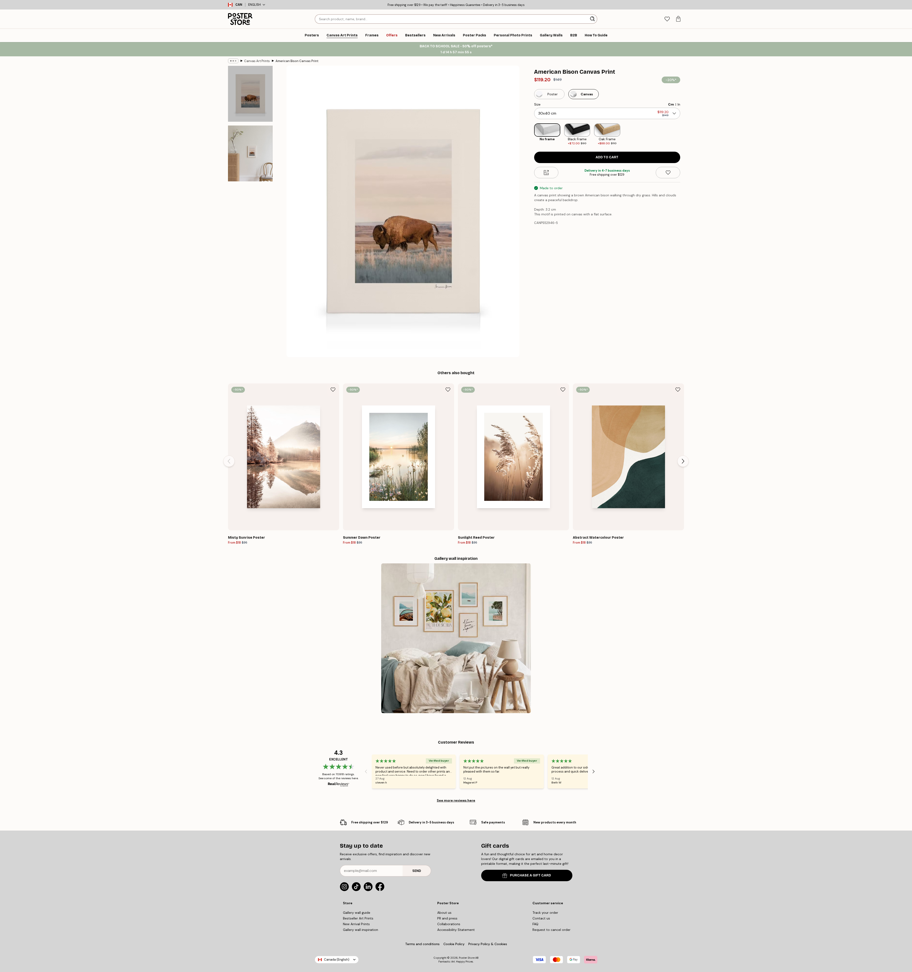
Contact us (541, 918)
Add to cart (607, 157)
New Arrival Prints (356, 924)
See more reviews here (456, 800)
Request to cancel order (551, 930)
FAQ (535, 924)
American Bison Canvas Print (297, 61)
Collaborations (448, 924)
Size (537, 104)
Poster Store (467, 957)
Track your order (545, 912)
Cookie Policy (454, 944)
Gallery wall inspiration (360, 930)
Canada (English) (336, 959)
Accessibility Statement (456, 930)
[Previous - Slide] (530, 134)
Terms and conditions (422, 944)
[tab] (667, 19)
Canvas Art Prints (257, 61)
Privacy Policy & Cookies (487, 944)
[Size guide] (546, 172)
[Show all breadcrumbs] (233, 60)
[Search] (593, 19)
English (254, 5)
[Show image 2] (250, 153)
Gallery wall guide (356, 912)
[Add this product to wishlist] (668, 172)
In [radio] (679, 104)
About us (444, 912)
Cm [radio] (671, 104)
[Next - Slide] (684, 134)
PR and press (447, 918)
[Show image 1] (250, 94)
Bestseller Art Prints (358, 918)
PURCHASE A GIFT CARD (530, 875)
